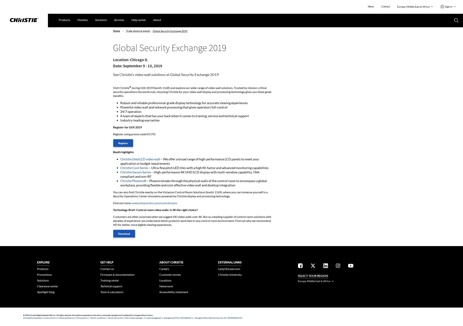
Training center (109, 280)
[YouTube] (350, 266)
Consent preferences (66, 318)
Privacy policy (82, 318)
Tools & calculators (112, 292)
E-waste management (153, 318)
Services (119, 20)
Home (116, 30)
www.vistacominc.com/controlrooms (154, 203)
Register (123, 143)
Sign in (449, 6)
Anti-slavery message (133, 318)
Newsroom (166, 286)
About (157, 20)
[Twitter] (313, 266)
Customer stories (170, 274)
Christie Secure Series (135, 172)
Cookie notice (50, 318)
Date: (117, 65)
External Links (230, 262)
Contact (385, 6)
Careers (164, 268)
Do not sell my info (115, 318)
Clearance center (47, 286)
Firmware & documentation (117, 274)
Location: (121, 59)
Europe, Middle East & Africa (413, 6)
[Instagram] (338, 266)
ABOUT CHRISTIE (171, 262)
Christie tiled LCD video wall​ (140, 159)
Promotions (44, 274)
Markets (82, 20)
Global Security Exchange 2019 (170, 31)
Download (124, 233)
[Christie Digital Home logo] (24, 20)
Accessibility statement (173, 292)
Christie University (230, 274)
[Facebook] (300, 266)
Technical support (111, 286)
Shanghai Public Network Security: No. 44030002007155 (218, 318)
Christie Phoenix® (133, 181)
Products (64, 20)
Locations (165, 280)
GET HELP (106, 262)
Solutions (101, 20)
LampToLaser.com (229, 268)
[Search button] (456, 20)
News (371, 6)
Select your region (313, 275)
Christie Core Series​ (134, 168)
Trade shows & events (138, 30)
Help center (138, 20)
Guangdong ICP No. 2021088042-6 (178, 318)
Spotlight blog (45, 292)
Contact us (107, 268)
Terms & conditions (98, 318)
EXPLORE (43, 262)
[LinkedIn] (325, 266)
